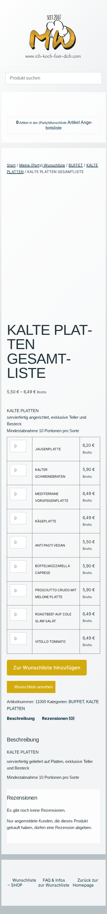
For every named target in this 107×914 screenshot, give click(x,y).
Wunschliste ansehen (33, 686)
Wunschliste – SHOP (22, 883)
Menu (53, 109)
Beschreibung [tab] (21, 718)
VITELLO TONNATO (50, 641)
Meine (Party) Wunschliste (42, 165)
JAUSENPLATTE (48, 449)
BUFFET (76, 165)
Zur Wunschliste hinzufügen (46, 667)
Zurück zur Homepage (85, 883)
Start (11, 165)
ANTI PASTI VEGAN (50, 545)
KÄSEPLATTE (45, 521)
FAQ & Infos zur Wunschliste (53, 883)
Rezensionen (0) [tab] (58, 718)
